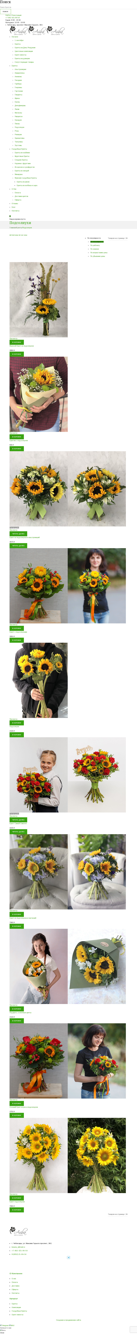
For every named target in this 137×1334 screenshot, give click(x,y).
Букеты (19, 228)
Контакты (15, 1293)
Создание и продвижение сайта (68, 1320)
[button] (17, 342)
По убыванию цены (97, 256)
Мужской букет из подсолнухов (22, 346)
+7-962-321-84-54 (13, 18)
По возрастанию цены (99, 252)
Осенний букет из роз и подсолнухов (24, 1107)
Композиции (16, 1307)
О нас (14, 1278)
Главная (13, 228)
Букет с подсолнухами (18, 632)
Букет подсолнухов (17, 1202)
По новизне (94, 249)
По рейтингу (95, 245)
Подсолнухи (14, 726)
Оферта (15, 1289)
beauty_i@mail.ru (18, 1247)
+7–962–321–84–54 (19, 1251)
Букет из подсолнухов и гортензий (23, 918)
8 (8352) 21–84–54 (19, 1254)
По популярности (97, 242)
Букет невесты (17, 1314)
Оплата (15, 1282)
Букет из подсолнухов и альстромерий (25, 537)
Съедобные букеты (19, 1311)
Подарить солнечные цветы (20, 1012)
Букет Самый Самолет (18, 823)
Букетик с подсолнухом (19, 440)
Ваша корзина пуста (17, 219)
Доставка (15, 1286)
